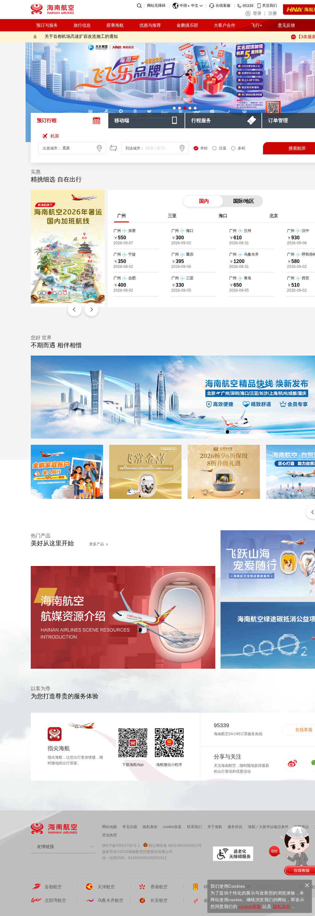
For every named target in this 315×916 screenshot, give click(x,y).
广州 (121, 215)
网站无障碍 (156, 5)
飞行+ (256, 25)
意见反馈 (286, 25)
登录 (257, 13)
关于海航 (214, 827)
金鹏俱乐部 (187, 25)
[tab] (69, 120)
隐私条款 (150, 827)
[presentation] (69, 120)
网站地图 (109, 827)
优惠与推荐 (150, 25)
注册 (272, 13)
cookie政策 (172, 827)
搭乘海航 (115, 25)
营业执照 (109, 835)
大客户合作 (224, 25)
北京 (273, 215)
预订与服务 (47, 25)
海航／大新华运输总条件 (268, 827)
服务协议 (235, 827)
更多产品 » (98, 544)
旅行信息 (82, 25)
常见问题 (129, 827)
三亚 (172, 215)
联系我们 (194, 827)
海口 (223, 215)
